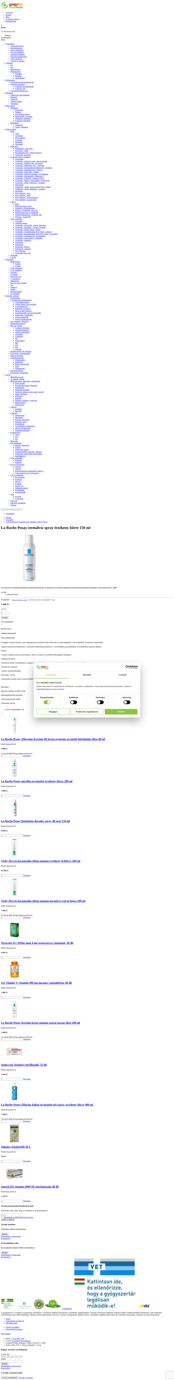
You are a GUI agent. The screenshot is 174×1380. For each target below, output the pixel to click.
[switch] (73, 702)
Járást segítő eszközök (23, 311)
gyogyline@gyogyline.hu (21, 1341)
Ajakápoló (19, 336)
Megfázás (9, 93)
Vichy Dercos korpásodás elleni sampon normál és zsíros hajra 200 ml (43, 900)
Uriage (13, 202)
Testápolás (19, 110)
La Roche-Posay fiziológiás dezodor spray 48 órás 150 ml (35, 821)
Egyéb (8, 375)
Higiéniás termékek (22, 390)
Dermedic (14, 255)
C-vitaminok (15, 279)
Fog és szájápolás (16, 475)
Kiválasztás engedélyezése (87, 712)
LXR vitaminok (16, 59)
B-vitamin (14, 274)
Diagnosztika (15, 298)
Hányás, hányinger (22, 420)
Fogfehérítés (19, 490)
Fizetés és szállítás (12, 1327)
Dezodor (18, 349)
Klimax (18, 447)
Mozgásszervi (15, 72)
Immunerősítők (16, 292)
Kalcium (13, 272)
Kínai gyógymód (16, 356)
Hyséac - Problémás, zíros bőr (26, 210)
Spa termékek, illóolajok (19, 321)
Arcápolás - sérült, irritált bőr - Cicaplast (30, 183)
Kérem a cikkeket (8, 1220)
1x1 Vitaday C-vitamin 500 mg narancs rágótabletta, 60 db (36, 982)
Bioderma (14, 146)
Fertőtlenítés (19, 388)
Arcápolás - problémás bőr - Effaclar (28, 170)
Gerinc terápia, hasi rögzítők (25, 304)
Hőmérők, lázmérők (22, 309)
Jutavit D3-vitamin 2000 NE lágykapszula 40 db (30, 1186)
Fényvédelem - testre (23, 195)
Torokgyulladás (16, 101)
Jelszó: (3, 1359)
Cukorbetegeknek (17, 358)
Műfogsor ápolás (21, 488)
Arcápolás (19, 136)
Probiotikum (19, 424)
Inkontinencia (20, 456)
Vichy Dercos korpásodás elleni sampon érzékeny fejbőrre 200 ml (40, 860)
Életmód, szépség (12, 296)
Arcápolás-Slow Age (23, 253)
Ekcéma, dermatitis (22, 332)
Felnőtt (17, 264)
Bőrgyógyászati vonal (23, 206)
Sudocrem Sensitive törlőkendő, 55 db (24, 1064)
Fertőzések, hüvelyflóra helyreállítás (28, 454)
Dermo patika (11, 129)
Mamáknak (14, 123)
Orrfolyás (14, 99)
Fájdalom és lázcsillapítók (20, 95)
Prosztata (18, 460)
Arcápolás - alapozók (23, 240)
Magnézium (14, 281)
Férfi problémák (16, 458)
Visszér (18, 469)
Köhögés (13, 97)
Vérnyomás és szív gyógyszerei (27, 473)
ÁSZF (8, 1319)
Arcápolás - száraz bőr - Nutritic (27, 172)
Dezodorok (19, 185)
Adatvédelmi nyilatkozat (15, 1321)
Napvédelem (20, 341)
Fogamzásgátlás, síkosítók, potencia (28, 452)
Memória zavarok (17, 377)
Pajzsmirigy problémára (19, 373)
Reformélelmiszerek (17, 324)
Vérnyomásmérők (22, 317)
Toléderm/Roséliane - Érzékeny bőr (28, 215)
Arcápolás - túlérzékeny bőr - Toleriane (29, 166)
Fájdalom (9, 63)
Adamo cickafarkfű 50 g (15, 1146)
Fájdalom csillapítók (22, 121)
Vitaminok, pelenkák (23, 119)
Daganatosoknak (16, 371)
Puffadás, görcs (21, 422)
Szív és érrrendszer (17, 465)
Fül (16, 439)
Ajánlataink (10, 44)
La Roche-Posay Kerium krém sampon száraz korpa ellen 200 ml (40, 1022)
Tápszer (18, 112)
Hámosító (18, 396)
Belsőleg (18, 411)
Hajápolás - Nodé (21, 151)
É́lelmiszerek (20, 368)
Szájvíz (18, 482)
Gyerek (18, 266)
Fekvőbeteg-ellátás (22, 302)
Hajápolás (19, 142)
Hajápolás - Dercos (22, 247)
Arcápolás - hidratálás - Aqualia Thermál (30, 227)
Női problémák (16, 443)
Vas (11, 285)
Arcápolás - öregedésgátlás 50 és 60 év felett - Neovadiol (36, 234)
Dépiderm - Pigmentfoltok (25, 208)
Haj (16, 339)
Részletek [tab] (87, 675)
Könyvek (13, 501)
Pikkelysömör (20, 403)
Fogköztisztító (20, 492)
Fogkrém (18, 480)
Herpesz (18, 398)
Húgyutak (14, 441)
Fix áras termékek (17, 52)
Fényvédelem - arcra (22, 193)
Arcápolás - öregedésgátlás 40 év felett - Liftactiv (33, 232)
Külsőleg (18, 409)
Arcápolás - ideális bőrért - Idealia (27, 230)
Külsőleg (18, 74)
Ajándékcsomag (21, 223)
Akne (17, 134)
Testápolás (19, 144)
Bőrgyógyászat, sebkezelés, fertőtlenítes (25, 381)
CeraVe (13, 257)
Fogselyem (19, 486)
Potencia (18, 462)
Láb (16, 345)
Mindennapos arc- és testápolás (26, 213)
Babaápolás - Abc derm (24, 148)
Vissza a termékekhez (9, 1378)
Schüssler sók (20, 89)
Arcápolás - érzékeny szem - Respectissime (31, 161)
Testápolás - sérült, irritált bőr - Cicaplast (30, 189)
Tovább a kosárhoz (26, 1378)
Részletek (27, 756)
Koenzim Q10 (15, 277)
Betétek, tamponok (22, 445)
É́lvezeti (18, 497)
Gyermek (18, 140)
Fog (11, 67)
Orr (16, 437)
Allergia (13, 407)
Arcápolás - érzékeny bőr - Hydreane (29, 163)
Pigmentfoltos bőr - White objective (28, 153)
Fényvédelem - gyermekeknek (26, 198)
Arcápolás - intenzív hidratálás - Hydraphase (31, 174)
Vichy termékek (16, 219)
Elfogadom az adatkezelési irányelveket (18, 1217)
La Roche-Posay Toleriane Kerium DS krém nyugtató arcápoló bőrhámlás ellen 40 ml (53, 739)
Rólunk (8, 15)
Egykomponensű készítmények (22, 82)
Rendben (121, 712)
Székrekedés (20, 415)
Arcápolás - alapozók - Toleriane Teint (29, 178)
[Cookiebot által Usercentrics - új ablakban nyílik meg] (127, 667)
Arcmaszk (19, 221)
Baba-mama (10, 106)
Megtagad (53, 712)
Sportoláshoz (20, 78)
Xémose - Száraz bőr (23, 217)
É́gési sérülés (20, 383)
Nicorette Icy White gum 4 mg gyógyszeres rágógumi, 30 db (37, 942)
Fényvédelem (20, 138)
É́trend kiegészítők (22, 364)
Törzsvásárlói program (14, 1329)
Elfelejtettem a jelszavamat (11, 1236)
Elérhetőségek (11, 21)
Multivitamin (15, 262)
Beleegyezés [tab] (51, 675)
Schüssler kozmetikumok (24, 87)
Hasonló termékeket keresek (19, 600)
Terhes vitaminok (21, 127)
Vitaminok (14, 104)
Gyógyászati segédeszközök (20, 300)
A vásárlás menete (12, 19)
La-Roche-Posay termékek (20, 157)
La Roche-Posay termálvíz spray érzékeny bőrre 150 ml (26, 522)
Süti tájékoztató (11, 1323)
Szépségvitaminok (22, 330)
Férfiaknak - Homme (23, 249)
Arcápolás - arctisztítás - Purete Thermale (30, 225)
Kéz (16, 343)
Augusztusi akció (16, 46)
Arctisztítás (19, 159)
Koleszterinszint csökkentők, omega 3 (29, 471)
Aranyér (18, 467)
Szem (17, 435)
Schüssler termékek (17, 55)
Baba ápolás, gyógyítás (23, 116)
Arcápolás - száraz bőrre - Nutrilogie (28, 238)
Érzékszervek (15, 433)
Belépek (4, 1234)
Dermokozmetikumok (18, 57)
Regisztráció (5, 1239)
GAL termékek (16, 270)
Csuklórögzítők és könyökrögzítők (28, 313)
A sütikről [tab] (122, 675)
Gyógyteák (19, 499)
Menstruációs (15, 69)
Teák (17, 366)
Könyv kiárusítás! (17, 50)
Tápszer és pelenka (17, 61)
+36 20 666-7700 (17, 1339)
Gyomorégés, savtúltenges (25, 426)
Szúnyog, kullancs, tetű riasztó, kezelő (29, 392)
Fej (11, 65)
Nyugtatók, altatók (17, 379)
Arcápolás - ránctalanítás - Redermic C (29, 176)
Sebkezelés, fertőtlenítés (24, 315)
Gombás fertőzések (22, 328)
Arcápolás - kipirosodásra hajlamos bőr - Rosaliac (33, 168)
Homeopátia (10, 80)
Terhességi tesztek (22, 450)
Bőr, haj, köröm (16, 326)
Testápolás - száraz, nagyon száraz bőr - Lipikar (33, 187)
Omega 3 (13, 287)
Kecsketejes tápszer (22, 114)
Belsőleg (18, 76)
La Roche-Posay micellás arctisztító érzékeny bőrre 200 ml (36, 781)
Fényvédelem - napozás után (25, 200)
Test (16, 347)
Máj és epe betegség (22, 428)
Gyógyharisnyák (21, 307)
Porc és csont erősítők (18, 283)
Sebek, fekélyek (21, 394)
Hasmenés (19, 418)
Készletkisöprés (16, 48)
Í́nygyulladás (20, 477)
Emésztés (13, 413)
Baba (17, 204)
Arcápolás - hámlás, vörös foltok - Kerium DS (32, 181)
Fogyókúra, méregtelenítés (20, 354)
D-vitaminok (15, 294)
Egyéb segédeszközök (23, 319)
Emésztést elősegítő (22, 430)
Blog (7, 17)
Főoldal (8, 518)
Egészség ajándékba (17, 503)
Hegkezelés (19, 405)
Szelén (12, 289)
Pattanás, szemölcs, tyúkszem (26, 400)
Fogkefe (18, 484)
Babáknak (14, 108)
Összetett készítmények (19, 91)
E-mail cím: (5, 1354)
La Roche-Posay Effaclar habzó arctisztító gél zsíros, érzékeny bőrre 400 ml (47, 1104)
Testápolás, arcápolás (23, 155)
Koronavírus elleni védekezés (26, 386)
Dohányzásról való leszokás (20, 351)
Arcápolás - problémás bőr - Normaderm (30, 236)
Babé (12, 131)
